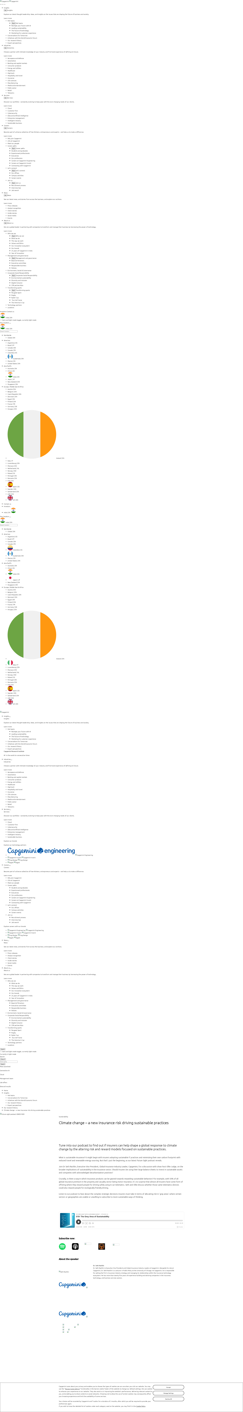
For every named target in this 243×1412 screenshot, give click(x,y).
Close (3, 1059)
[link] (9, 1)
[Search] (1, 4)
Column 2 (65, 1358)
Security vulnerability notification (72, 1301)
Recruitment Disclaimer (73, 1368)
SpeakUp (69, 1380)
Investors (65, 1291)
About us (10, 223)
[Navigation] (4, 4)
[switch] (1, 320)
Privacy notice (70, 1366)
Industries (10, 48)
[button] (10, 512)
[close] (2, 4)
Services (10, 98)
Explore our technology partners (15, 845)
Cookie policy (66, 1306)
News (9, 195)
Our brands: (63, 1321)
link (5, 10)
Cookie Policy (140, 1406)
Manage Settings (168, 1393)
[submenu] (10, 716)
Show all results (5, 1086)
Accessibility (66, 1296)
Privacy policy (66, 1299)
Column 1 (65, 1336)
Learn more (8, 18)
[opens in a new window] (121, 1138)
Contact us (69, 1353)
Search (3, 1049)
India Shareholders (71, 1373)
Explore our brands (10, 841)
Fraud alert (66, 1309)
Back (13, 23)
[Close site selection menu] (10, 323)
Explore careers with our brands (15, 926)
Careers (10, 128)
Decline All (168, 1399)
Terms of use (66, 1294)
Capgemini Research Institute (14, 751)
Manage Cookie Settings (72, 1389)
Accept (168, 1387)
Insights (10, 10)
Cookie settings (67, 1304)
